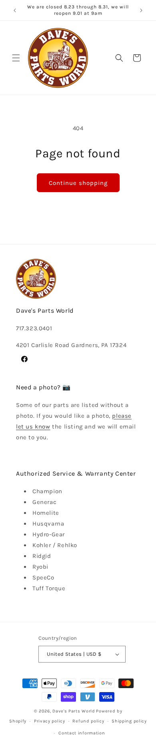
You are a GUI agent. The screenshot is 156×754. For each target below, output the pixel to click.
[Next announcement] (141, 10)
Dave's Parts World (73, 711)
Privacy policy (49, 721)
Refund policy (88, 721)
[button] (16, 58)
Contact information (81, 733)
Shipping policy (129, 721)
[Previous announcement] (15, 10)
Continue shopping (78, 183)
